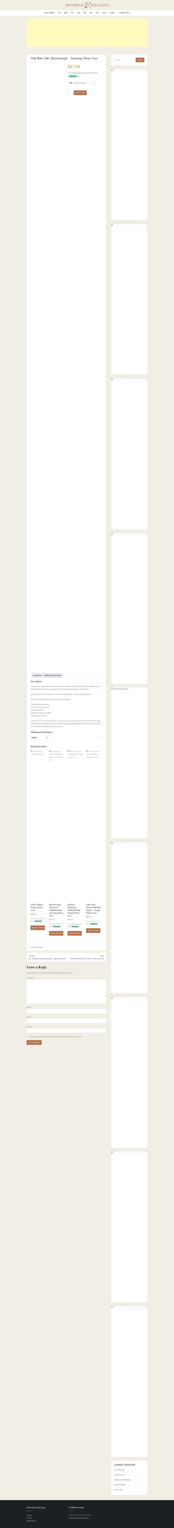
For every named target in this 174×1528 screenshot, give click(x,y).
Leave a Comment (37, 947)
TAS (90, 13)
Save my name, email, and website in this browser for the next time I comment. (55, 1036)
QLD (78, 13)
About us (30, 1515)
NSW (66, 13)
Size (70, 83)
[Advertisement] (87, 33)
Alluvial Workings (119, 1485)
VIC (59, 13)
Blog (104, 13)
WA (72, 13)
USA (97, 13)
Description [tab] (37, 675)
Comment (30, 978)
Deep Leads (118, 1490)
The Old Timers (119, 1470)
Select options (38, 928)
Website (29, 1027)
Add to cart (80, 93)
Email (29, 1017)
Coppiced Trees (119, 1475)
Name (29, 1007)
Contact (29, 1518)
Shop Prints (49, 13)
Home (112, 13)
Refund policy (31, 1520)
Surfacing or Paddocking (122, 1480)
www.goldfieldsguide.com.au (79, 1518)
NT (85, 13)
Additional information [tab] (52, 675)
